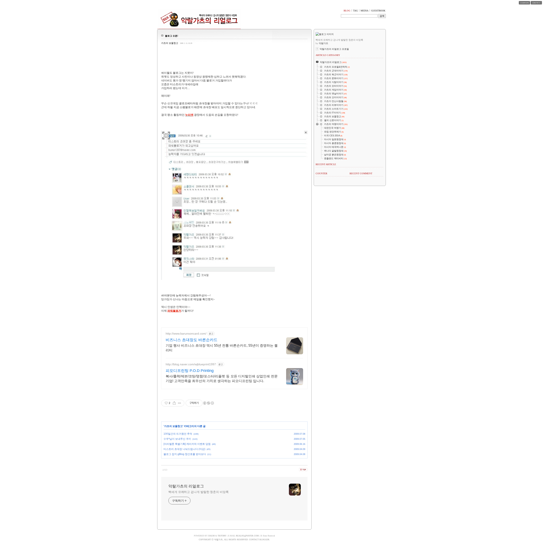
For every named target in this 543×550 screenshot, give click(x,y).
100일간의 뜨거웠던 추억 (178, 433)
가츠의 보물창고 (169, 43)
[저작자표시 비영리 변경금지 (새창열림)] (208, 403)
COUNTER (321, 173)
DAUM (211, 536)
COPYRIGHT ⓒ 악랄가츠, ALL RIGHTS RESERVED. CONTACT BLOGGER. (234, 539)
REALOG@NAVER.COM (247, 536)
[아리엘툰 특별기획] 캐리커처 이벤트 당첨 (187, 444)
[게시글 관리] (179, 403)
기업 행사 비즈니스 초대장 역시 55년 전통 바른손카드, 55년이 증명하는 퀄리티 (222, 348)
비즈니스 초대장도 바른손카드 (191, 340)
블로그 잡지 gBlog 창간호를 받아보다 (185, 454)
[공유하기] (174, 403)
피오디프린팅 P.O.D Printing (190, 371)
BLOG (347, 10)
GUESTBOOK (378, 10)
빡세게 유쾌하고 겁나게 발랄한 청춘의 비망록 (198, 492)
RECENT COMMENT (361, 173)
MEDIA (364, 10)
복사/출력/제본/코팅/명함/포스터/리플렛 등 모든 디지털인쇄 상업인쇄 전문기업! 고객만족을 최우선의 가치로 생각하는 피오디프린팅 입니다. (222, 378)
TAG (355, 10)
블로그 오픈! (171, 36)
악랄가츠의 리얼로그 (186, 486)
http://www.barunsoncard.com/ (186, 333)
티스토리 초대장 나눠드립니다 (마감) (184, 449)
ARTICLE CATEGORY (328, 55)
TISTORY (222, 536)
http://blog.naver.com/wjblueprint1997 (191, 364)
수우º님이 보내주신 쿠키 (177, 438)
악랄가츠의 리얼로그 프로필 (334, 49)
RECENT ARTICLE (326, 164)
